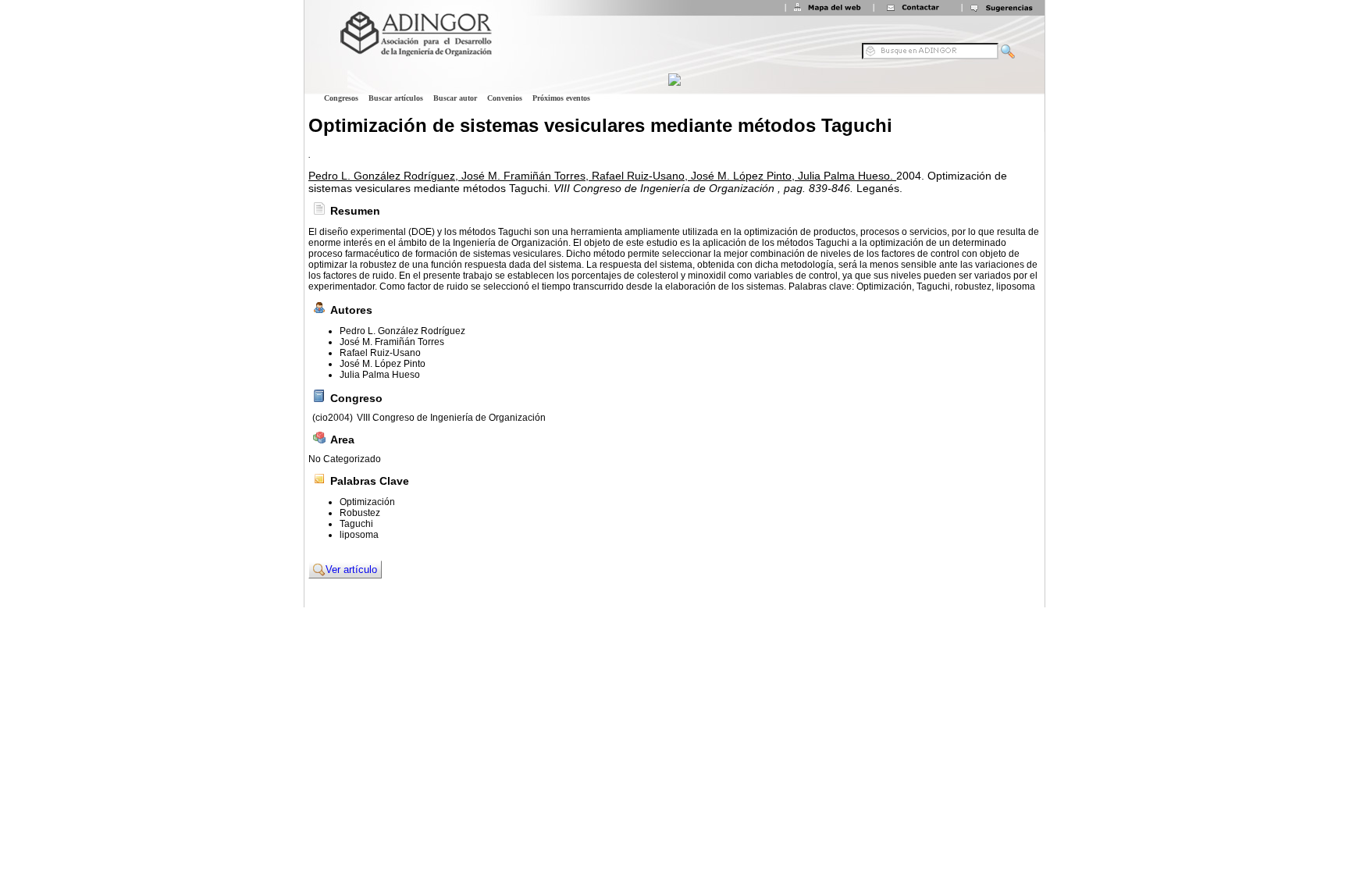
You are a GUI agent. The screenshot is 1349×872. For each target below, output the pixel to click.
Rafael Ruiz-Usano (380, 352)
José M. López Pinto (382, 363)
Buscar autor (455, 98)
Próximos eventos (561, 98)
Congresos (341, 98)
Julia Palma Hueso (380, 374)
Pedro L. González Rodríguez (402, 331)
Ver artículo (351, 569)
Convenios (504, 98)
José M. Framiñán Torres (392, 341)
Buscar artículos (395, 98)
